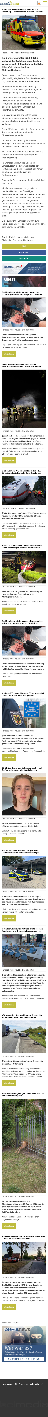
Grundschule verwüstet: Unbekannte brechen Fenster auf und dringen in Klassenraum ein (22, 930)
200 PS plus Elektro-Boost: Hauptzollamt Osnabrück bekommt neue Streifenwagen (20, 851)
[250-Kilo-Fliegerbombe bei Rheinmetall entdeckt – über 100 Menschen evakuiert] (24, 1258)
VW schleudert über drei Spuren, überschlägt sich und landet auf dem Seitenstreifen (22, 1016)
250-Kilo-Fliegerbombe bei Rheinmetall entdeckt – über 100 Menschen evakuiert (23, 1237)
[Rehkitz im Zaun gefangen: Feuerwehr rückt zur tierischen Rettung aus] (24, 1146)
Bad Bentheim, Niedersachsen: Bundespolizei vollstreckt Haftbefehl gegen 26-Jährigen (22, 622)
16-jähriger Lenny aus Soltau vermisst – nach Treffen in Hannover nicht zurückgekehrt (22, 769)
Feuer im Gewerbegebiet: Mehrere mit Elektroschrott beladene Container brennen (21, 365)
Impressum (7, 1384)
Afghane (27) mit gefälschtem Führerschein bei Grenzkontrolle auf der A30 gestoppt (23, 694)
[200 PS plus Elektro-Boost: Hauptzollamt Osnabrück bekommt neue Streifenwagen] (24, 872)
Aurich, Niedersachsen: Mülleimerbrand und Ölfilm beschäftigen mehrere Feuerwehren (22, 546)
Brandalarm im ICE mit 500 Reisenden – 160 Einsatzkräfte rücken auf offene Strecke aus (21, 472)
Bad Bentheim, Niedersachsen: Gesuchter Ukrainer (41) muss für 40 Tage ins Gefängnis (22, 293)
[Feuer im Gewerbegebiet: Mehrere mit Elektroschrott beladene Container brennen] (24, 399)
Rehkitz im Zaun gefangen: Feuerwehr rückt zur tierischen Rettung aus (23, 1094)
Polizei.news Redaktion (25, 53)
